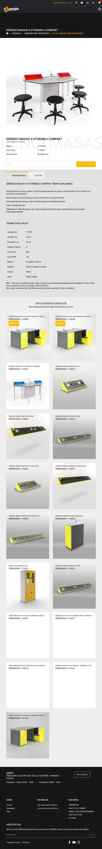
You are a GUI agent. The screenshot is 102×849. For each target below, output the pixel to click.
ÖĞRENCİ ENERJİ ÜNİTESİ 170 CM (67, 566)
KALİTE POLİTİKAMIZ (77, 808)
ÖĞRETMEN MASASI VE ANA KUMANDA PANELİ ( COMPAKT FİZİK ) (33, 715)
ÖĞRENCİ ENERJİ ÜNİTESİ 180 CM (67, 416)
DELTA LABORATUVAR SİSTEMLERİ (67, 33)
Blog (8, 812)
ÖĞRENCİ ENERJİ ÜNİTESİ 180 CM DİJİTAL (24, 516)
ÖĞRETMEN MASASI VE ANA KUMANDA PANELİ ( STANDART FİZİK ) (34, 616)
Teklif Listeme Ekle (86, 164)
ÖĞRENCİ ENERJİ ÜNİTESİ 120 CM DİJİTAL (70, 466)
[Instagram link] (87, 3)
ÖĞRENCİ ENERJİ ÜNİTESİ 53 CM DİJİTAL (24, 466)
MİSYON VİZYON (75, 815)
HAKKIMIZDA (74, 805)
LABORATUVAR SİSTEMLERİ (36, 33)
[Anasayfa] (10, 9)
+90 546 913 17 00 (63, 3)
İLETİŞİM (72, 818)
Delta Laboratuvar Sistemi (48, 808)
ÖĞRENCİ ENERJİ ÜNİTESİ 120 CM (21, 416)
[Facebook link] (76, 3)
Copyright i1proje (13, 842)
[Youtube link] (82, 3)
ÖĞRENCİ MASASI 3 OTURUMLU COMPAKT (24, 366)
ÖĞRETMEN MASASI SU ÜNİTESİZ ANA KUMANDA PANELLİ (30, 665)
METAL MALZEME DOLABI (18, 566)
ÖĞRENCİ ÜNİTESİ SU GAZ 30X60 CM (69, 516)
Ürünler (9, 805)
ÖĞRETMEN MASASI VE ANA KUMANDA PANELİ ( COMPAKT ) (31, 316)
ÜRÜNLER (16, 33)
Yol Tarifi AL (83, 775)
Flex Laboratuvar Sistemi (47, 805)
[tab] (17, 175)
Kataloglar (11, 808)
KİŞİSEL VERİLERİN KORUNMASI (81, 812)
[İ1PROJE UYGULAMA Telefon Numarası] (82, 781)
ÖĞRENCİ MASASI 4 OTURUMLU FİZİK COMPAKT (73, 616)
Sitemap (26, 842)
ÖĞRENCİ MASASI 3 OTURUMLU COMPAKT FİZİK (73, 665)
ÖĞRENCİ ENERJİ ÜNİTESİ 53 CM (67, 366)
